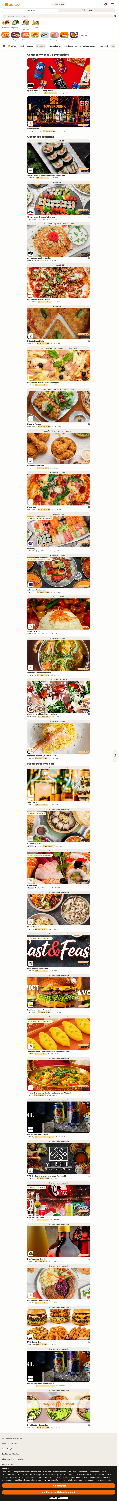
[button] (11, 4)
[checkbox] (5, 36)
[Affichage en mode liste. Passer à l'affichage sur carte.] (115, 16)
